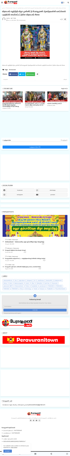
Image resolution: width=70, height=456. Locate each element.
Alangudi (29, 280)
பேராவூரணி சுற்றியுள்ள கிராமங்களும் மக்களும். (15, 250)
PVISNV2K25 (15, 289)
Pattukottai (39, 283)
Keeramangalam (18, 283)
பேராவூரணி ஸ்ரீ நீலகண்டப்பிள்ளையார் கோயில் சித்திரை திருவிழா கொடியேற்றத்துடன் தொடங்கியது (12, 105)
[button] (68, 2)
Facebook (14, 74)
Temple (35, 289)
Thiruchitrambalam (60, 289)
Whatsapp (31, 74)
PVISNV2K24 (6, 289)
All (34, 280)
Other (33, 283)
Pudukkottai (34, 286)
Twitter (23, 74)
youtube (52, 194)
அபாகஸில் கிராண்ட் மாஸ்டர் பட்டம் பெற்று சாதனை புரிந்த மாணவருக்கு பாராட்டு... (35, 104)
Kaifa (10, 283)
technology (28, 289)
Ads (16, 280)
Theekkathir (50, 289)
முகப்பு (3, 8)
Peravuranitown (19, 286)
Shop (21, 289)
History (5, 283)
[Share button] (37, 74)
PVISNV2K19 (51, 286)
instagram (20, 194)
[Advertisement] (35, 167)
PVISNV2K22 (59, 286)
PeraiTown (47, 283)
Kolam (27, 283)
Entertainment (58, 280)
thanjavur (42, 289)
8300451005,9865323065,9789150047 (14, 441)
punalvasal (43, 286)
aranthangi (41, 280)
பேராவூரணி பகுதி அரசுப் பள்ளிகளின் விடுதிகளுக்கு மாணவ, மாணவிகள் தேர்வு (23, 267)
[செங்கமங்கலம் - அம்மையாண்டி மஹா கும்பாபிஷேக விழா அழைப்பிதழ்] (35, 226)
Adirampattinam (8, 280)
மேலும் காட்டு (64, 88)
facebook (19, 190)
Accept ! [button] (7, 451)
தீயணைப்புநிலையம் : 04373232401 (12, 430)
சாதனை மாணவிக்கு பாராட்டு (54, 103)
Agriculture (22, 280)
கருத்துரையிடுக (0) (35, 147)
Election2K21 (49, 280)
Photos (27, 286)
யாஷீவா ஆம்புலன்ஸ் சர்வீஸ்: (10, 439)
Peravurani (9, 8)
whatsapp (52, 190)
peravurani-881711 (8, 286)
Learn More (14, 447)
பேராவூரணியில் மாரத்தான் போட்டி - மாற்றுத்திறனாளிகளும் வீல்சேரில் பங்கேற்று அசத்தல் (25, 258)
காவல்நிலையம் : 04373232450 (11, 433)
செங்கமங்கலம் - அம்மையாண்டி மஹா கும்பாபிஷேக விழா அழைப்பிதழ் (24, 242)
